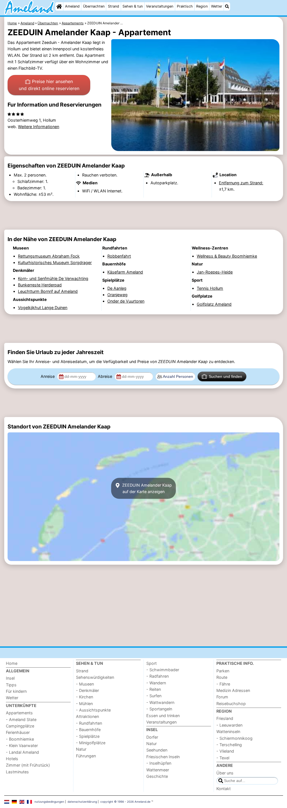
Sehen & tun (132, 6)
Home (11, 663)
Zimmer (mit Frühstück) (28, 765)
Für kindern (16, 691)
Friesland (224, 718)
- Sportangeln (159, 708)
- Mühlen (84, 703)
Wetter (216, 6)
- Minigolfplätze (90, 742)
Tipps (11, 684)
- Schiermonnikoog (234, 738)
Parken (222, 670)
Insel (10, 678)
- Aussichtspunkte (93, 710)
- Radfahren (157, 676)
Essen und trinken (163, 715)
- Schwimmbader (162, 669)
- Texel (222, 757)
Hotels (12, 758)
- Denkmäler (87, 690)
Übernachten (94, 6)
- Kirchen (84, 696)
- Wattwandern (160, 702)
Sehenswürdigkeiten (95, 677)
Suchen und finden (225, 376)
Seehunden (156, 750)
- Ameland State (21, 719)
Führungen (86, 755)
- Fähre (223, 684)
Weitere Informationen (38, 126)
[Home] (59, 6)
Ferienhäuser (18, 732)
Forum (222, 696)
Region (202, 6)
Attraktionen (87, 716)
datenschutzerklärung (82, 801)
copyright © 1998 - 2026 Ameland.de (125, 801)
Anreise (48, 376)
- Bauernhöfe (88, 729)
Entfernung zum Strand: (241, 182)
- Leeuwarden (229, 725)
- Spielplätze (87, 736)
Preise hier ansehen (49, 85)
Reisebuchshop (231, 703)
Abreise (105, 376)
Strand (113, 6)
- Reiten (153, 689)
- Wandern (156, 682)
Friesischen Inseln (163, 756)
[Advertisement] (143, 215)
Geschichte (157, 776)
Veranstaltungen (159, 6)
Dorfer (152, 737)
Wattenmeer (157, 769)
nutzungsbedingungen (49, 801)
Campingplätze (20, 726)
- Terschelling (229, 744)
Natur (81, 749)
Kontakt (223, 788)
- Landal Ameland (22, 752)
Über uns (224, 773)
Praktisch (185, 6)
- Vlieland (225, 751)
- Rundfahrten (89, 723)
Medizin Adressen (233, 690)
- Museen (85, 684)
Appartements (19, 712)
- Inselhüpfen (158, 763)
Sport (151, 663)
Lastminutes (17, 771)
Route (221, 677)
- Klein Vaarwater (22, 745)
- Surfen (153, 695)
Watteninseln (228, 731)
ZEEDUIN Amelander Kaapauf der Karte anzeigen (146, 488)
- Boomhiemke (20, 739)
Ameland (72, 6)
